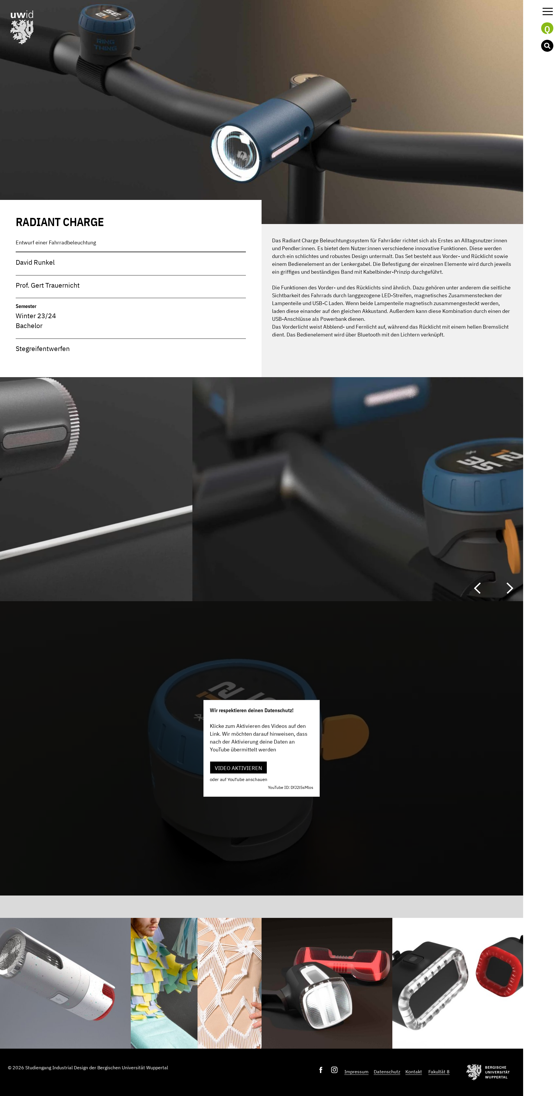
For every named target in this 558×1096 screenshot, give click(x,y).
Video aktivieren (238, 768)
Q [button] (547, 29)
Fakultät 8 (439, 1071)
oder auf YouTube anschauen (238, 779)
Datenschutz (387, 1071)
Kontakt (413, 1071)
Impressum (356, 1071)
